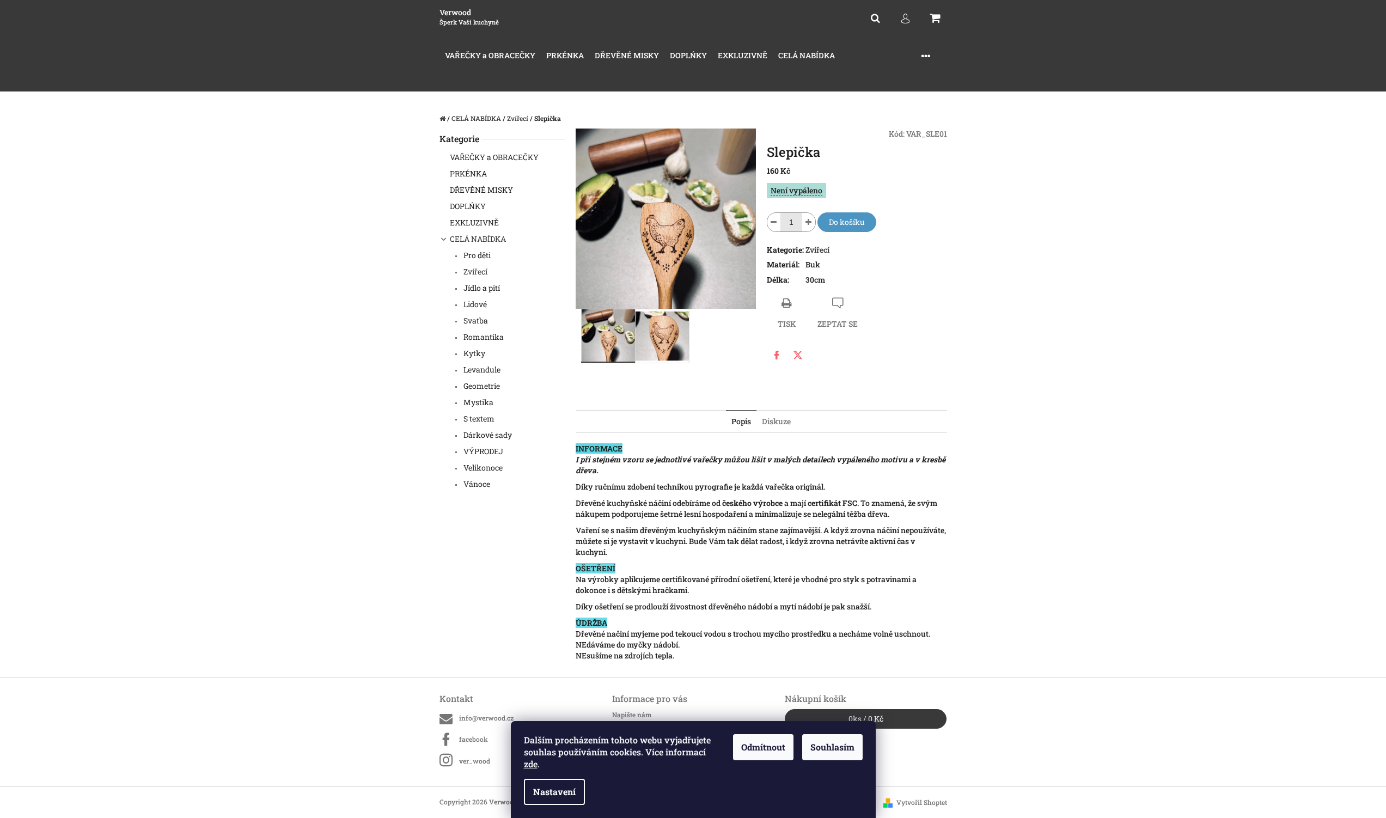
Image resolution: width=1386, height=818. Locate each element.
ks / (865, 718)
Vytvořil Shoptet (921, 802)
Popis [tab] (741, 421)
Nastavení (554, 791)
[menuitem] (490, 55)
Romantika (483, 337)
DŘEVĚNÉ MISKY (481, 190)
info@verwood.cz (486, 717)
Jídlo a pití (481, 288)
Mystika (477, 402)
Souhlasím (832, 747)
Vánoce (476, 484)
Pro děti (476, 255)
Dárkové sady (487, 435)
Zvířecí (474, 271)
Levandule (481, 369)
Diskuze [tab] (776, 421)
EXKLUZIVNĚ (474, 222)
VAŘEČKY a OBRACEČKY (494, 157)
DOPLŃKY (468, 206)
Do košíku (847, 222)
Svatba (475, 320)
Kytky (473, 353)
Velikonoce (482, 467)
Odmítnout (763, 747)
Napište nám (631, 714)
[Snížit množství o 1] (773, 222)
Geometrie (481, 386)
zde (531, 764)
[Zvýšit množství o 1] (808, 222)
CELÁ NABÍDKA (478, 239)
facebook (473, 739)
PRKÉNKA (468, 173)
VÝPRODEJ (482, 451)
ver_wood (474, 760)
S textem (478, 418)
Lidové (474, 304)
